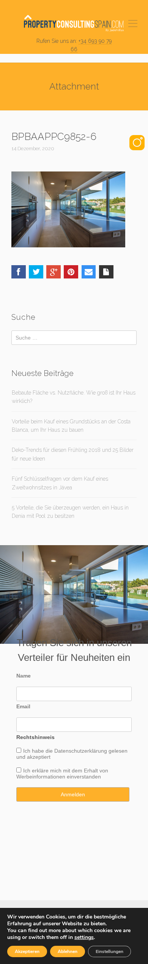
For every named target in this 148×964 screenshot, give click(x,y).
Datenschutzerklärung (80, 751)
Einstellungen (109, 951)
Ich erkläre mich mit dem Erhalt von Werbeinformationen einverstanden (62, 773)
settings (84, 937)
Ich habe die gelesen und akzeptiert (72, 754)
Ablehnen (67, 951)
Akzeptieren (27, 951)
